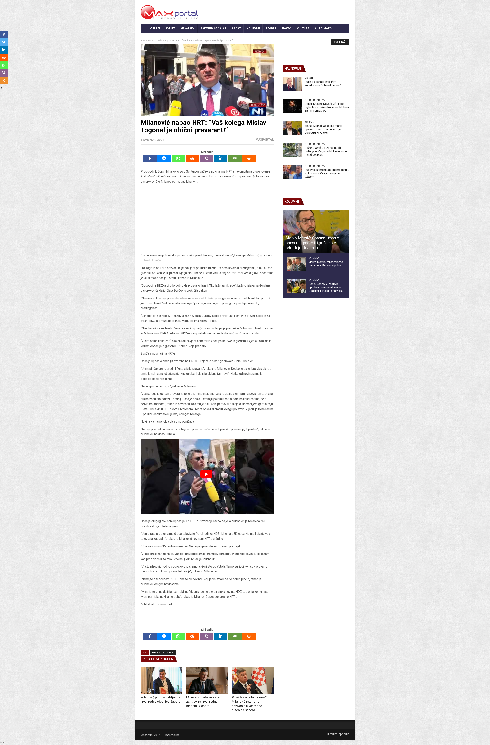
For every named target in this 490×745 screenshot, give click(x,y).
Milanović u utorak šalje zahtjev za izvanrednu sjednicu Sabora (203, 701)
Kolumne (253, 28)
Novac (286, 28)
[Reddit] (192, 158)
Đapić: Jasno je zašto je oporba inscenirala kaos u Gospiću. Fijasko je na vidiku (326, 287)
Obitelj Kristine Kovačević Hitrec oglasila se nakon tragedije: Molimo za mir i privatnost (327, 107)
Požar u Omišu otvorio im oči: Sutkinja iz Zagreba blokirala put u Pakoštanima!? (326, 151)
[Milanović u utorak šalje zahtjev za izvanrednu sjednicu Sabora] (207, 680)
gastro (149, 37)
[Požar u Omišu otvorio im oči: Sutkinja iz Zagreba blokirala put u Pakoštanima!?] (292, 150)
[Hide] (1, 87)
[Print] (249, 158)
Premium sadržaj (213, 28)
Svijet (170, 28)
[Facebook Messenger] (164, 158)
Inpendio (343, 734)
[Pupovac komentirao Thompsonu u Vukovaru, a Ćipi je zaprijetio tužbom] (292, 172)
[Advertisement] (207, 218)
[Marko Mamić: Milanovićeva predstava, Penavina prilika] (296, 264)
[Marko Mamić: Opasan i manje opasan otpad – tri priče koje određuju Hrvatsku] (292, 128)
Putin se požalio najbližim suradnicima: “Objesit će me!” (323, 83)
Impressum (172, 735)
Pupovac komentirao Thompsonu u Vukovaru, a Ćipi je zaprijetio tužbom (327, 173)
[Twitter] (4, 42)
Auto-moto (323, 28)
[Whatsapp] (178, 158)
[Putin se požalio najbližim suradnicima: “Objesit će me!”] (292, 84)
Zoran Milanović (163, 652)
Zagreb (271, 28)
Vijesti (155, 28)
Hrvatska (188, 28)
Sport (236, 28)
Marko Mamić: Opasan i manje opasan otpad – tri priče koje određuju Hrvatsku (323, 129)
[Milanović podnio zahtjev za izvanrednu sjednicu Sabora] (161, 680)
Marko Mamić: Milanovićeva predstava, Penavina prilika (326, 263)
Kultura (303, 28)
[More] (4, 80)
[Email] (235, 158)
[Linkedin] (220, 158)
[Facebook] (150, 158)
